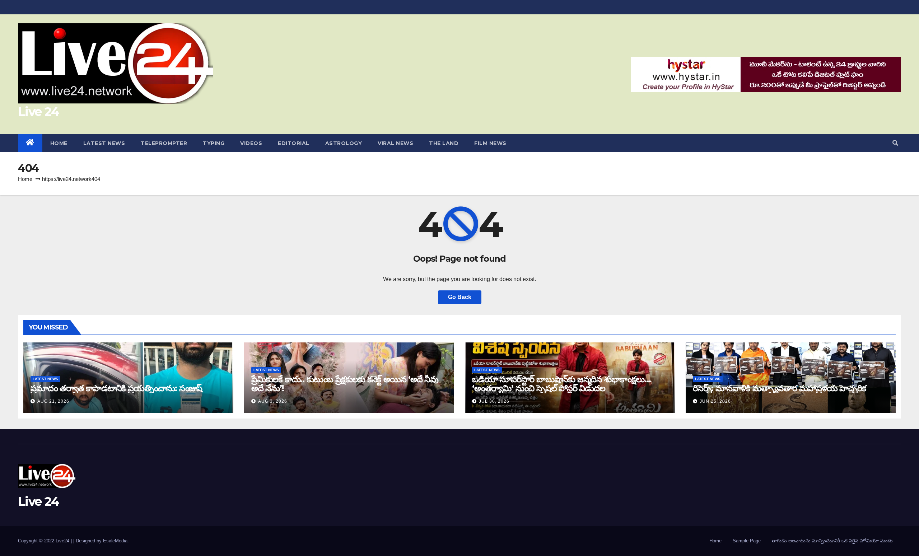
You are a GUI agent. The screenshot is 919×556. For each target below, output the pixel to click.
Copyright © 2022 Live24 (44, 540)
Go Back (459, 297)
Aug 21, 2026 (53, 401)
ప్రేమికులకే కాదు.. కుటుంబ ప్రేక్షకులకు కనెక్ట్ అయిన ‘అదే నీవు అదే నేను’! (344, 383)
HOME (58, 143)
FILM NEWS (490, 143)
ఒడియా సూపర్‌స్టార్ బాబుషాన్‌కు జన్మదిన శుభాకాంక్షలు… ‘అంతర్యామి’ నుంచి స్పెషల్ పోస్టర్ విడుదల (561, 383)
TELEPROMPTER (164, 143)
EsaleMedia (115, 540)
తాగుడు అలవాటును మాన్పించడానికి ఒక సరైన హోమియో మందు (832, 540)
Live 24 (38, 111)
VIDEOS (251, 143)
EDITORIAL (293, 143)
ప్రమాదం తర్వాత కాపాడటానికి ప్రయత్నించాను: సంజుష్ (116, 388)
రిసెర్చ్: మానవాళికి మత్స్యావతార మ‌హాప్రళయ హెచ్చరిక (779, 388)
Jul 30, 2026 (494, 401)
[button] (895, 143)
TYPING (213, 143)
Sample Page (747, 540)
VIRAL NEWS (395, 143)
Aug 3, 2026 (272, 401)
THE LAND (443, 143)
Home (25, 179)
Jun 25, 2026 (715, 401)
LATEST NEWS (104, 143)
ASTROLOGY (343, 143)
